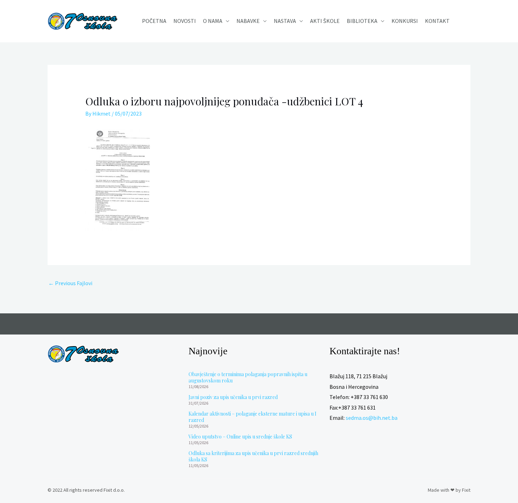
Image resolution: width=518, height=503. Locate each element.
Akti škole (325, 20)
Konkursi (404, 20)
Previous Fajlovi (70, 283)
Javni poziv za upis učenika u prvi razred (233, 397)
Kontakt (437, 20)
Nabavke (248, 20)
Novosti (184, 20)
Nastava (285, 20)
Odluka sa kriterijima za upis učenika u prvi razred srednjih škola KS (253, 456)
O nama (212, 20)
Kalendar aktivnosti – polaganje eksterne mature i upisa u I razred (252, 416)
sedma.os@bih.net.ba (371, 417)
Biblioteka (362, 20)
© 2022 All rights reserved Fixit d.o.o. (86, 490)
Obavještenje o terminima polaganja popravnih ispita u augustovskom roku (248, 377)
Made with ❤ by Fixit (449, 490)
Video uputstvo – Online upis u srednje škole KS (240, 436)
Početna (154, 20)
